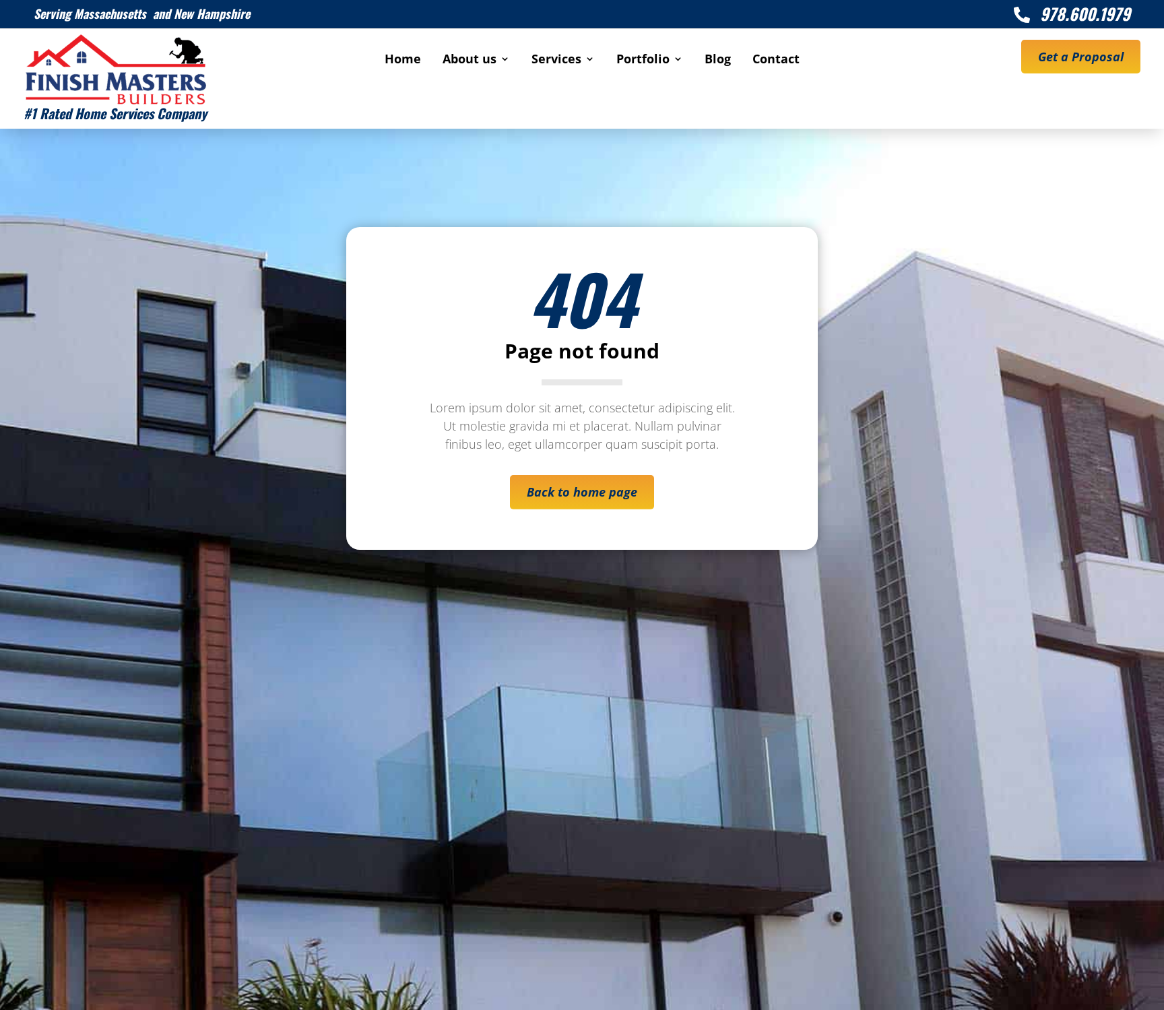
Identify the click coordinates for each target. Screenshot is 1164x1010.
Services (556, 60)
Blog (718, 60)
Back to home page (582, 492)
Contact (776, 60)
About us (469, 60)
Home (403, 60)
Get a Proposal (1081, 57)
